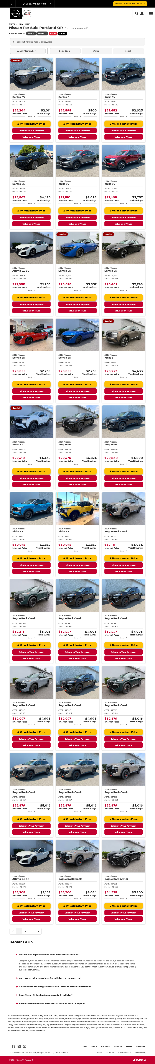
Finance (105, 1046)
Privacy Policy (124, 1052)
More (30, 116)
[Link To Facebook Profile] (14, 1046)
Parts (129, 1046)
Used (94, 1046)
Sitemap (110, 1052)
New (84, 1046)
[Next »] (38, 931)
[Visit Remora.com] (139, 1060)
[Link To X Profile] (19, 1046)
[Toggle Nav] (151, 13)
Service (118, 1046)
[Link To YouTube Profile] (24, 1046)
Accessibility (140, 1052)
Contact (140, 1046)
